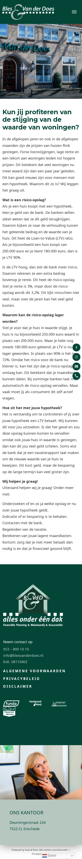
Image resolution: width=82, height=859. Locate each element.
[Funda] (11, 703)
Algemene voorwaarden (34, 671)
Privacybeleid (21, 678)
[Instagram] (76, 357)
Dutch (51, 855)
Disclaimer (17, 686)
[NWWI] (59, 703)
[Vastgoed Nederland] (35, 703)
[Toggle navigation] (74, 12)
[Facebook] (76, 347)
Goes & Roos (31, 849)
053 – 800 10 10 (16, 649)
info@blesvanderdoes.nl (23, 655)
